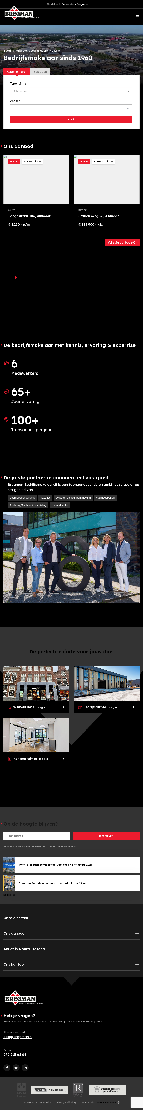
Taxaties (45, 497)
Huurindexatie (60, 505)
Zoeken (15, 101)
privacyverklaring (67, 846)
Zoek (71, 119)
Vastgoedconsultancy (22, 497)
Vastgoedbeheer (105, 497)
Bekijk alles (9, 895)
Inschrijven (106, 836)
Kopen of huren (17, 71)
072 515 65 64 (14, 1054)
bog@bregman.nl (17, 1037)
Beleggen (40, 71)
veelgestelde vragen (34, 1021)
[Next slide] (136, 146)
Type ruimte (18, 83)
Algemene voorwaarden (37, 1102)
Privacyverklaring (66, 1102)
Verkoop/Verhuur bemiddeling (73, 497)
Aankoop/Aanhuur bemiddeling (28, 505)
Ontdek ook (67, 4)
